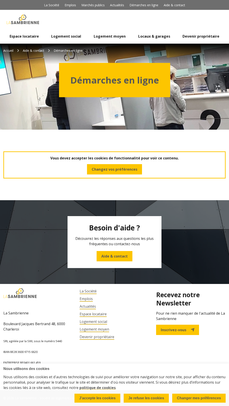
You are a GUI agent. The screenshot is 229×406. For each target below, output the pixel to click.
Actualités (117, 5)
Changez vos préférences (114, 169)
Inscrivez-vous (173, 329)
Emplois (70, 5)
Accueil (8, 50)
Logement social (66, 36)
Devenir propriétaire (200, 36)
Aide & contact (174, 5)
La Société (51, 5)
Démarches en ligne (143, 5)
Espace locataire (24, 36)
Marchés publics (93, 5)
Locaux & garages (154, 36)
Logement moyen (110, 36)
